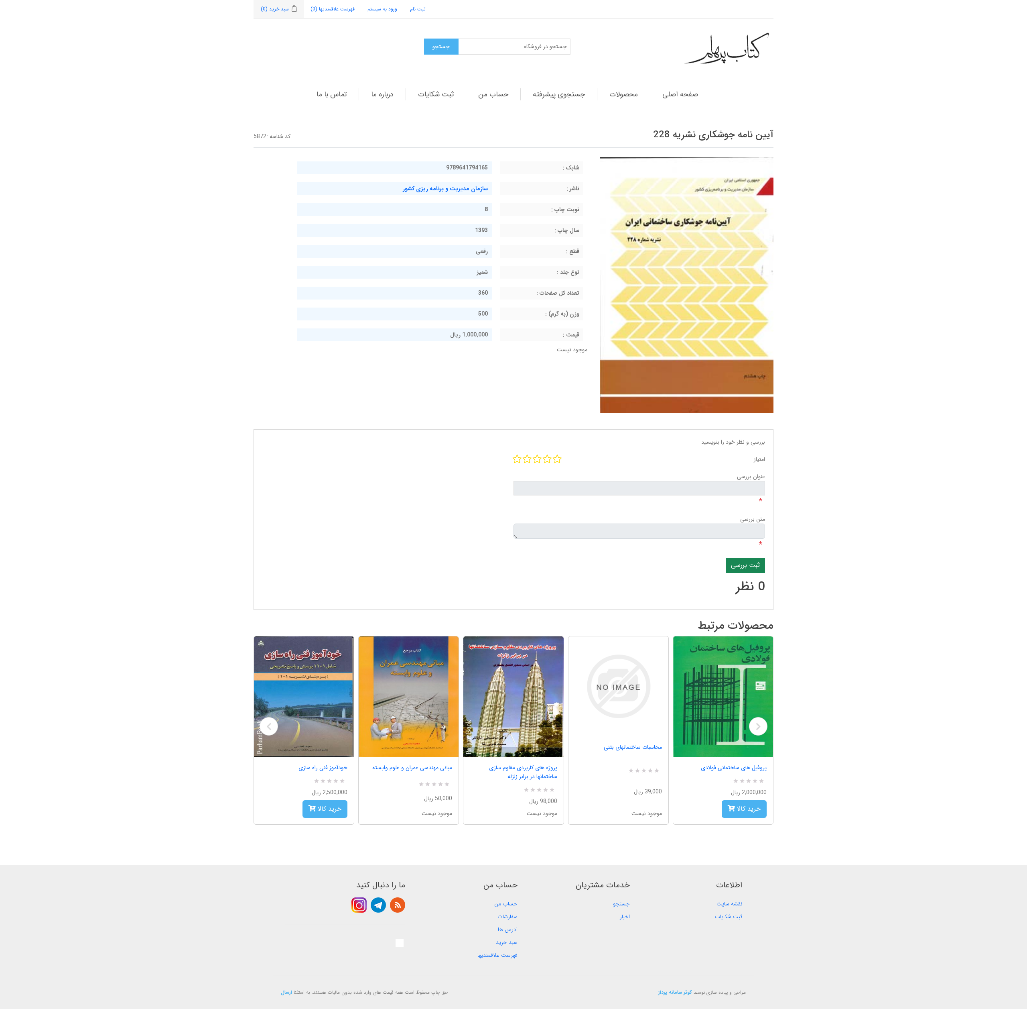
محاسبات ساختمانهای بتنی (633, 747)
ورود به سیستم (382, 9)
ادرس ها (508, 929)
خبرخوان (397, 905)
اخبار (625, 916)
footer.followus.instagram (359, 905)
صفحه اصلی (680, 94)
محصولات (623, 94)
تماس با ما (332, 94)
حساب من (493, 94)
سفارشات (507, 916)
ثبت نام (418, 9)
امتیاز (759, 459)
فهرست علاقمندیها (497, 955)
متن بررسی (752, 519)
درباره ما (382, 94)
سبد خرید (507, 942)
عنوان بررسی (751, 476)
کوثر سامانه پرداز (675, 992)
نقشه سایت (729, 903)
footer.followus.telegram (378, 905)
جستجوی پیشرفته (559, 94)
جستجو (621, 903)
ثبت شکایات (436, 94)
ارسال (286, 992)
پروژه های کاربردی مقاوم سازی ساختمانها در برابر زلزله (523, 772)
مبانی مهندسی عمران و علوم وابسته (412, 767)
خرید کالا (328, 809)
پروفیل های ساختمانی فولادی (734, 767)
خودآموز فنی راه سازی (322, 767)
